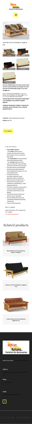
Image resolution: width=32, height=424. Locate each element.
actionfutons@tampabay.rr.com (12, 394)
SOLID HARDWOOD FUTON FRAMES (16, 118)
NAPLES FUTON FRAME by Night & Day (16, 285)
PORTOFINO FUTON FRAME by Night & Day (16, 319)
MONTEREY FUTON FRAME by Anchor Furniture (16, 251)
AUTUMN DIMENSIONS (11, 214)
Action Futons (16, 417)
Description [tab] (8, 131)
